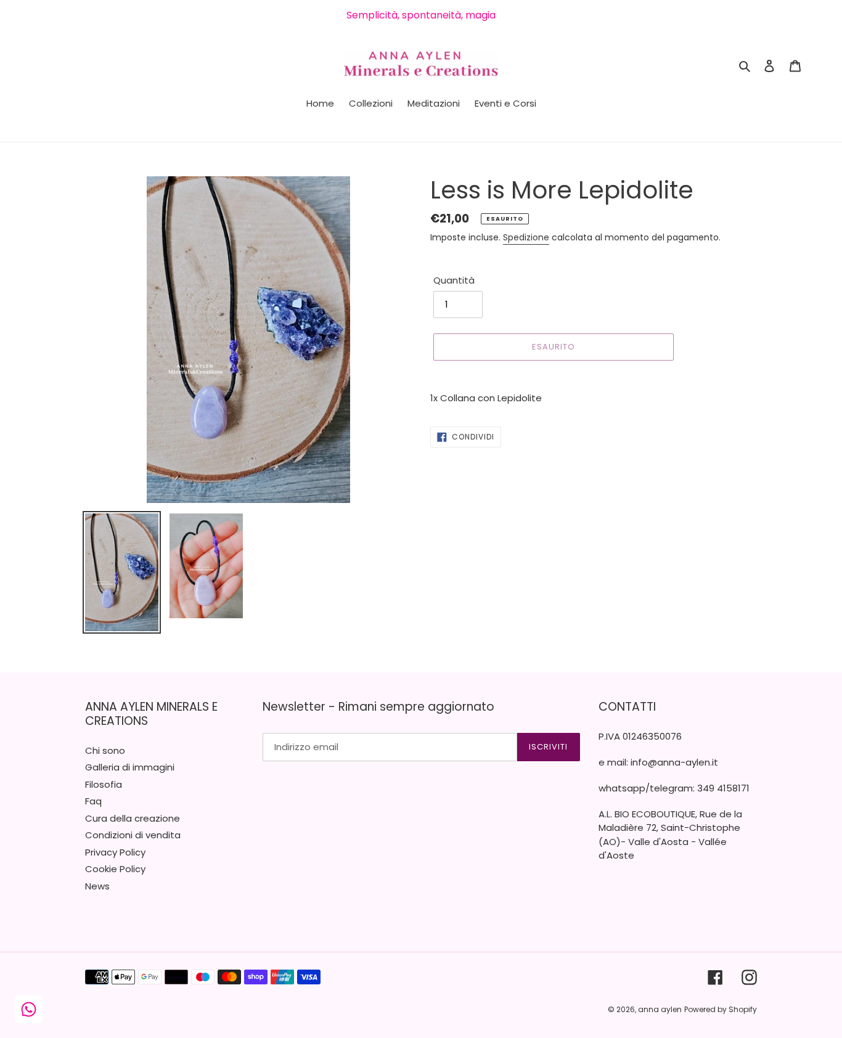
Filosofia (103, 784)
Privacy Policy (115, 852)
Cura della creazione (132, 818)
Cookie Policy (115, 868)
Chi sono (105, 750)
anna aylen (660, 1009)
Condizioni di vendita (133, 834)
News (97, 886)
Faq (93, 801)
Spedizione (526, 237)
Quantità (454, 280)
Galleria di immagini (129, 767)
